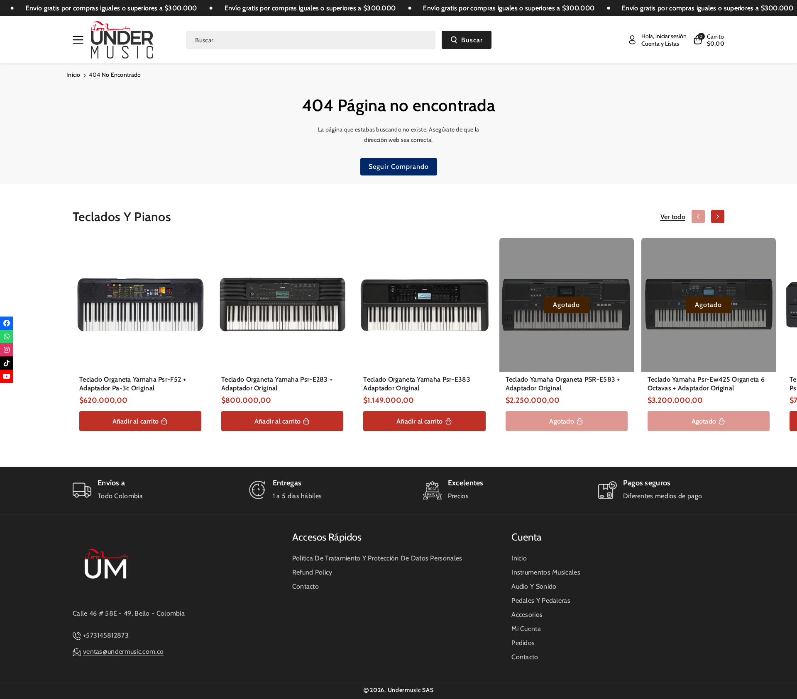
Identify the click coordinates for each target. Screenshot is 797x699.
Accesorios (527, 615)
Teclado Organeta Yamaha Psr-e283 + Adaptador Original (276, 383)
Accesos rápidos (327, 537)
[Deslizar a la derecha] (717, 216)
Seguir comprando (399, 166)
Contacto (305, 586)
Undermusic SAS (411, 690)
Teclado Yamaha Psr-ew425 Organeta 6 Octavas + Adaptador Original (706, 383)
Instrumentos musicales (545, 572)
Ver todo (672, 217)
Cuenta (526, 537)
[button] (80, 40)
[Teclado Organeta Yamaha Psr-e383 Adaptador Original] (424, 305)
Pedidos (523, 643)
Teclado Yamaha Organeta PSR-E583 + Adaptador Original (563, 383)
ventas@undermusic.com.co (123, 651)
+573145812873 (106, 635)
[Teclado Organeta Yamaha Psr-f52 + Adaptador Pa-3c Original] (140, 305)
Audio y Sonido (533, 586)
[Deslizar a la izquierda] (698, 216)
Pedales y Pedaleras (540, 600)
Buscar (472, 40)
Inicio (73, 74)
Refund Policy (312, 572)
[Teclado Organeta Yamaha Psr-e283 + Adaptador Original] (282, 305)
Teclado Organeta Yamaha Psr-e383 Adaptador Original (416, 383)
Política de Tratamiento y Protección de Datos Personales (377, 558)
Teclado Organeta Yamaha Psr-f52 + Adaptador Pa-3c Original (132, 383)
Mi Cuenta (526, 629)
